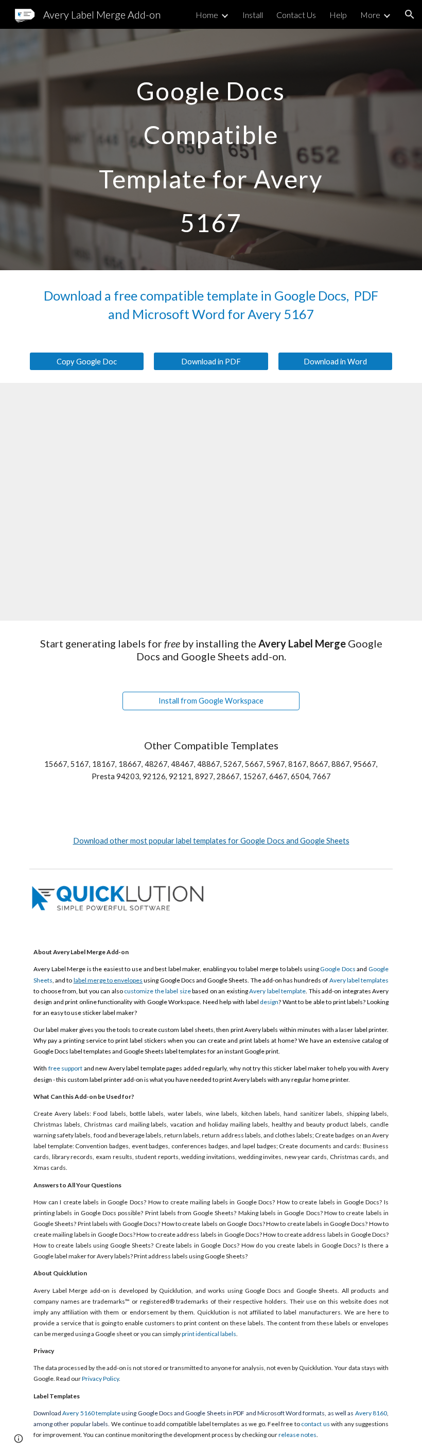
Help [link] (338, 15)
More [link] (370, 15)
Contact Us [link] (296, 15)
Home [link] (207, 15)
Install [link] (252, 15)
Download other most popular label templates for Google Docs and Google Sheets (211, 840)
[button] (409, 14)
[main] (211, 149)
